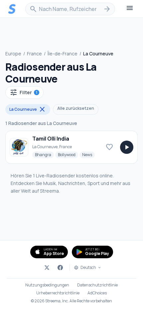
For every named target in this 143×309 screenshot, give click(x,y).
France (34, 53)
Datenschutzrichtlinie (97, 285)
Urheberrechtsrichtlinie (57, 293)
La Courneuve (27, 109)
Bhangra (44, 154)
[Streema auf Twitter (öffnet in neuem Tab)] (47, 267)
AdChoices (97, 293)
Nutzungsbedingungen (47, 285)
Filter (23, 92)
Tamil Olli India (50, 138)
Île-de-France (62, 53)
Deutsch (88, 267)
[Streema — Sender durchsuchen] (12, 9)
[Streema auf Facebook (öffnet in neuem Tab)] (60, 267)
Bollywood (68, 154)
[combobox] (70, 9)
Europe (13, 53)
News (88, 154)
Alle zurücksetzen (75, 108)
